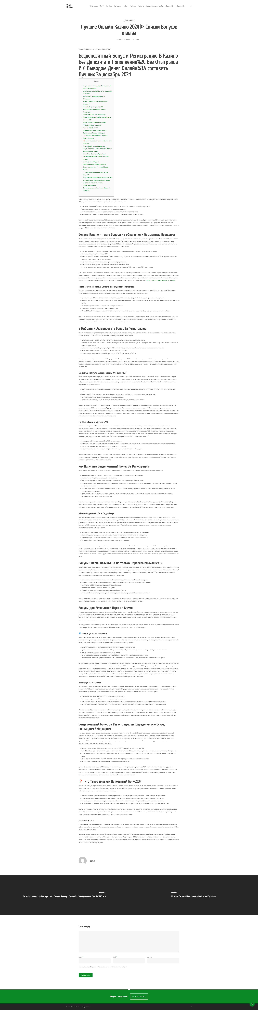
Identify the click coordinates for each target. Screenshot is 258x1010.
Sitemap (88, 1007)
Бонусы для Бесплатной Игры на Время (94, 122)
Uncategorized (129, 20)
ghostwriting (169, 6)
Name (81, 957)
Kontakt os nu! (139, 996)
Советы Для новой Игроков (91, 162)
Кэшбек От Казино (88, 138)
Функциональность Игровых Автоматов (94, 164)
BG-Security (81, 1007)
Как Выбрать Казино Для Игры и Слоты (94, 154)
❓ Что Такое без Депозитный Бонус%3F (95, 135)
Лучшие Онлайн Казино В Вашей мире (94, 146)
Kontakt (141, 6)
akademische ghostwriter (154, 6)
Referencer (118, 6)
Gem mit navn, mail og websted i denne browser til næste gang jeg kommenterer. (104, 967)
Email (115, 957)
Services (109, 6)
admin (120, 39)
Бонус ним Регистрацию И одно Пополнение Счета (97, 177)
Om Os (102, 6)
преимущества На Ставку (90, 128)
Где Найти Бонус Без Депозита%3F (93, 107)
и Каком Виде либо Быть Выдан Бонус (94, 115)
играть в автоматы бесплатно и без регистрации (161, 280)
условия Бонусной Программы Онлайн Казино (96, 180)
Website (149, 957)
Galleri (126, 6)
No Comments (136, 39)
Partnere (133, 6)
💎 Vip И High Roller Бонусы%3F (92, 125)
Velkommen (94, 6)
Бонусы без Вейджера (89, 185)
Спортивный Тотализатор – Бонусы (93, 183)
